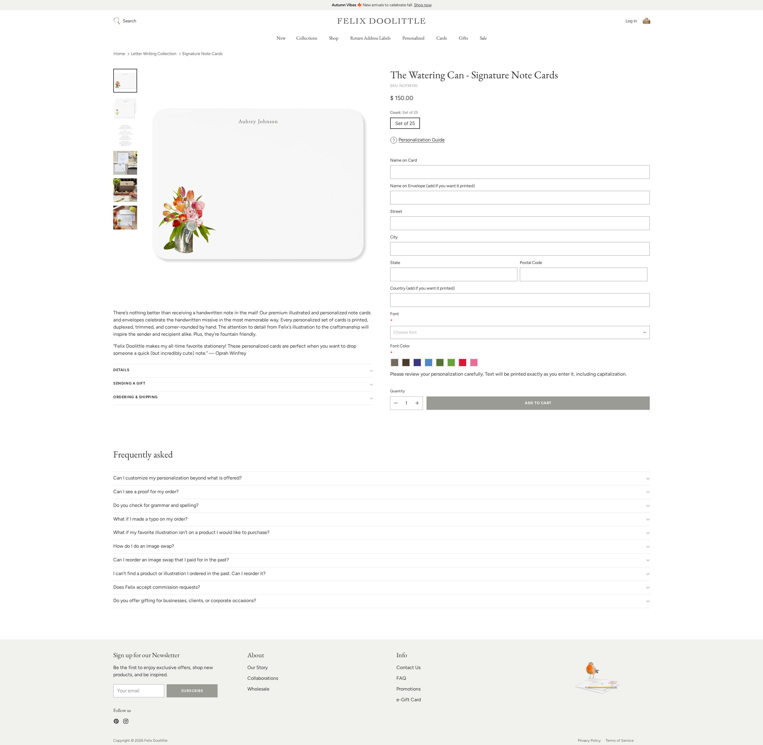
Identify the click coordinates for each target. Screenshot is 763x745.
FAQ (401, 678)
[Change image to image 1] (125, 81)
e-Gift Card (408, 699)
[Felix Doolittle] (381, 21)
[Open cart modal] (646, 20)
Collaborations (262, 678)
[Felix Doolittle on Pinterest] (116, 722)
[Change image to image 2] (125, 108)
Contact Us (408, 667)
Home (119, 53)
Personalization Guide (421, 140)
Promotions (408, 689)
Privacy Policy (589, 740)
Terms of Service (620, 740)
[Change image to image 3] (125, 135)
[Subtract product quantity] (395, 403)
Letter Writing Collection (153, 53)
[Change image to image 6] (125, 217)
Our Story (257, 667)
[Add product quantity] (417, 403)
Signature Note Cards (202, 53)
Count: (404, 112)
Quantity (397, 391)
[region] (381, 5)
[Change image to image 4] (125, 163)
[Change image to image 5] (125, 190)
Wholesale (258, 689)
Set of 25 (405, 123)
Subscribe (192, 690)
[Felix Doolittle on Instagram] (125, 722)
